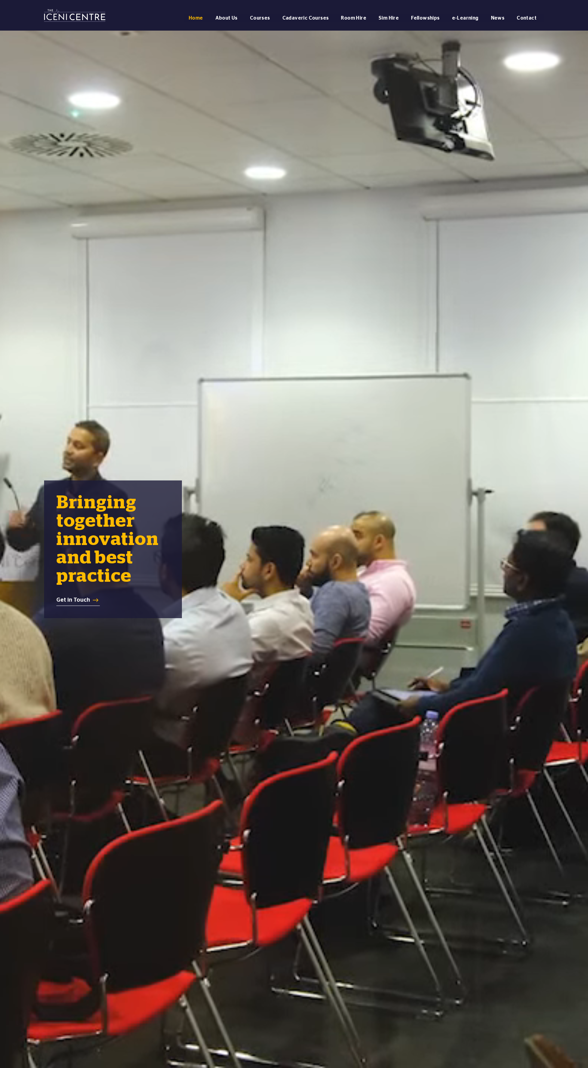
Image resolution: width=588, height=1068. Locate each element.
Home (196, 18)
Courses (260, 18)
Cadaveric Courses (305, 18)
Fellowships (425, 18)
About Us (226, 18)
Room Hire (353, 18)
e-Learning (465, 18)
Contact (527, 18)
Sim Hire (389, 18)
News (498, 18)
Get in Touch (73, 599)
